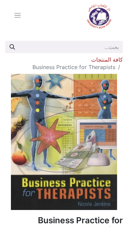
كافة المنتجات (107, 59)
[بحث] (12, 47)
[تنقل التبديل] (18, 16)
